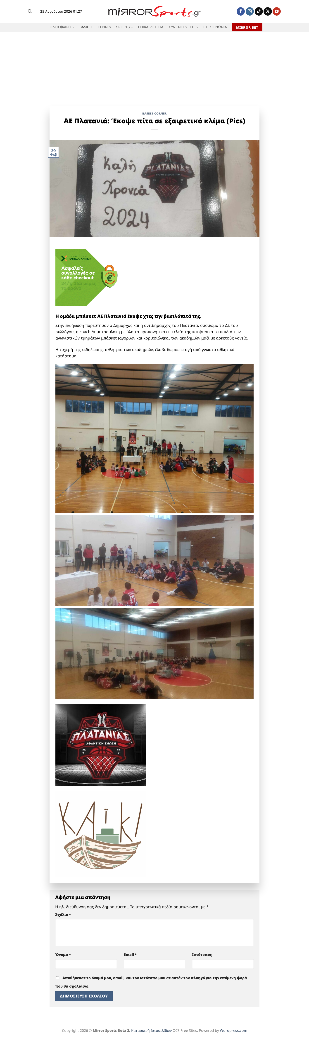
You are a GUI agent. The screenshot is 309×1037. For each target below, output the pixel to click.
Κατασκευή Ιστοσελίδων (151, 1030)
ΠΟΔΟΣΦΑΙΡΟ (59, 27)
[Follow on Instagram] (250, 11)
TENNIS (104, 27)
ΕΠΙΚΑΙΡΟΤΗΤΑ (150, 27)
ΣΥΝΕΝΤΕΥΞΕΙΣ (182, 27)
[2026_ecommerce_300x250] (89, 277)
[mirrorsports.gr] (154, 12)
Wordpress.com (233, 1030)
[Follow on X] (268, 11)
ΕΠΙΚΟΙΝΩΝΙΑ (215, 27)
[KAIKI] (100, 833)
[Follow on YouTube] (277, 11)
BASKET (86, 27)
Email (130, 954)
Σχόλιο (63, 914)
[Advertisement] (154, 65)
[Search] (30, 11)
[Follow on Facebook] (241, 11)
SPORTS (123, 27)
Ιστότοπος (202, 954)
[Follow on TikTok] (259, 11)
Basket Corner (154, 113)
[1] (100, 744)
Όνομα (63, 954)
